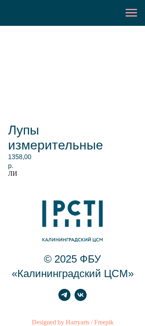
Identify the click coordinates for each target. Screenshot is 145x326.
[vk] (81, 298)
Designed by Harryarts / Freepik (73, 322)
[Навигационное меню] (131, 13)
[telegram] (64, 298)
